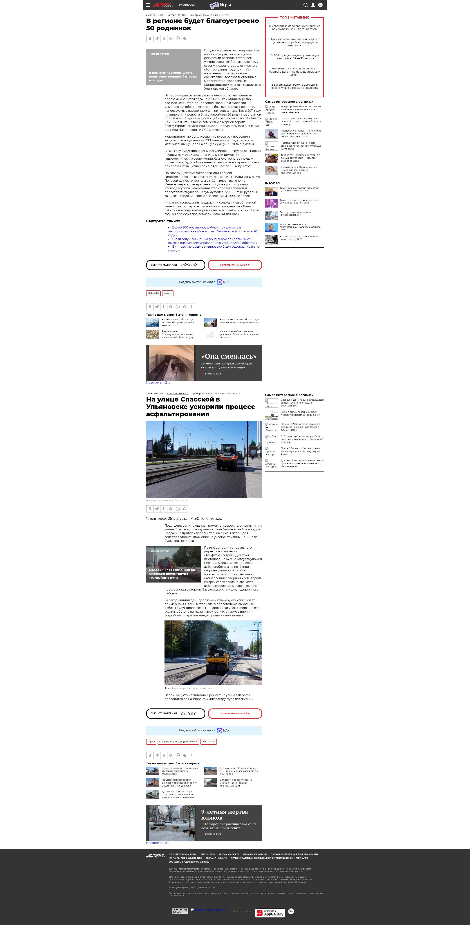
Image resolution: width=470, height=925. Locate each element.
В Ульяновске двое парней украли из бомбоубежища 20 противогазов (294, 27)
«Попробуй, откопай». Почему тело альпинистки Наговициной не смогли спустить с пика (301, 133)
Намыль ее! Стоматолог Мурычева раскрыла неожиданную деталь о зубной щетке (300, 427)
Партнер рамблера (242, 911)
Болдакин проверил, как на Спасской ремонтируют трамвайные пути (236, 782)
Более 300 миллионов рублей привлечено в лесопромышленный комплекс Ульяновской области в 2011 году (213, 231)
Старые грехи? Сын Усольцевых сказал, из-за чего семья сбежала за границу (301, 121)
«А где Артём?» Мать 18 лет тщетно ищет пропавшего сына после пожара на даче (301, 109)
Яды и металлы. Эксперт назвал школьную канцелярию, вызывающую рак (299, 170)
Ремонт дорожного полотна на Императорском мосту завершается (180, 771)
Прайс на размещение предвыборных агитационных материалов (269, 858)
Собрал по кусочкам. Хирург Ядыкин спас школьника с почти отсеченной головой (302, 439)
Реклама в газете (229, 854)
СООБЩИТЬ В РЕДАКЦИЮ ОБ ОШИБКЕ (189, 862)
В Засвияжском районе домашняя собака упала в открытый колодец (294, 86)
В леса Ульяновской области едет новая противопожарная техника (239, 321)
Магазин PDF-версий (255, 854)
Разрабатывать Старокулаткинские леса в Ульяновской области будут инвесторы (178, 335)
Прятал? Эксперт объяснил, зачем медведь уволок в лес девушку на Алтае (300, 451)
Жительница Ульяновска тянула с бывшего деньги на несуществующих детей (294, 71)
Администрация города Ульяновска (167, 500)
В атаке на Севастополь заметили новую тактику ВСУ (299, 237)
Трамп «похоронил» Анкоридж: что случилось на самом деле (300, 201)
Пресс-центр (207, 854)
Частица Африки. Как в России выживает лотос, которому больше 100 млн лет (301, 145)
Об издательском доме (182, 854)
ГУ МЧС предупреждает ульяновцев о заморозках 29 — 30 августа (294, 57)
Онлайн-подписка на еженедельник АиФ (295, 854)
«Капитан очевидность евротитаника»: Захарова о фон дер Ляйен (300, 227)
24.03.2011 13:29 (154, 15)
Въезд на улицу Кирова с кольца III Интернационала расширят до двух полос (239, 771)
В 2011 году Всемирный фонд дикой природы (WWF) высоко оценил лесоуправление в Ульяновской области (211, 241)
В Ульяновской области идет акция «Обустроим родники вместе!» (178, 322)
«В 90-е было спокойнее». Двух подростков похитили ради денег (300, 413)
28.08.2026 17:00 (155, 393)
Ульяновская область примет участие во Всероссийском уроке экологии (239, 334)
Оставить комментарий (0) (235, 265)
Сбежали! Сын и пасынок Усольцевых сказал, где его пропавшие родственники (302, 402)
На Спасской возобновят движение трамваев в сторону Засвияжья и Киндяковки (179, 782)
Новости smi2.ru (158, 382)
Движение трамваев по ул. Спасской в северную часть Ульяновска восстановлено (178, 794)
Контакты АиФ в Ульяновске (185, 858)
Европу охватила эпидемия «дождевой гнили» (295, 213)
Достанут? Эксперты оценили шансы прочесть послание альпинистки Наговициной (302, 463)
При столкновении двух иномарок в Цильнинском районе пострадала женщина (294, 42)
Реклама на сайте (216, 858)
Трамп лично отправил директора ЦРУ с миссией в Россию (299, 189)
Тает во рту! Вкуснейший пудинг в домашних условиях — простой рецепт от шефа (300, 158)
